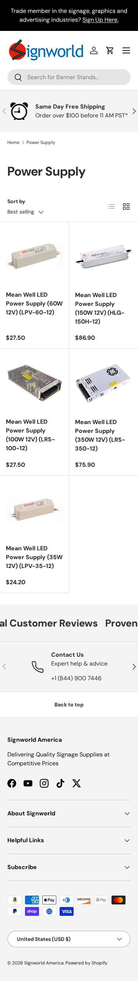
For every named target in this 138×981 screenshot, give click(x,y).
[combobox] (69, 77)
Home (13, 142)
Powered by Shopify (86, 963)
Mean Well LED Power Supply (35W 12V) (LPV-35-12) (34, 557)
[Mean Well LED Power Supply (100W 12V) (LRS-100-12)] (34, 383)
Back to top (69, 704)
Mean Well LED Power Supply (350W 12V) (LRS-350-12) (100, 435)
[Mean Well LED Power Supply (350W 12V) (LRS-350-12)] (103, 383)
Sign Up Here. (100, 20)
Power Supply (40, 142)
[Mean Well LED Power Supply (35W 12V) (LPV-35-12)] (34, 510)
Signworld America (44, 963)
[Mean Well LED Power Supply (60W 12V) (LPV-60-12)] (34, 256)
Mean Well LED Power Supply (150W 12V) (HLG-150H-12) (99, 308)
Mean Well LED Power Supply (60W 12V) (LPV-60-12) (34, 303)
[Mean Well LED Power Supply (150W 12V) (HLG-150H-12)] (103, 256)
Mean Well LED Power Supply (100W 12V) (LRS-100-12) (30, 435)
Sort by (16, 201)
